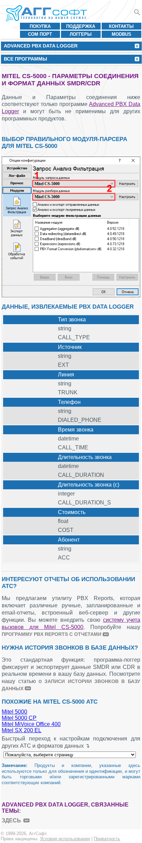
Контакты (121, 26)
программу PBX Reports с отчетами (51, 634)
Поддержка (80, 26)
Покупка (40, 26)
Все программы (25, 59)
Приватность (107, 838)
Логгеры (81, 34)
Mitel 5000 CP (19, 718)
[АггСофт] (47, 13)
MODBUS (121, 34)
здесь (11, 820)
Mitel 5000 (14, 712)
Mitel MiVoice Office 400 (31, 724)
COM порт (40, 34)
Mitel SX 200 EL (21, 730)
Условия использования (65, 838)
